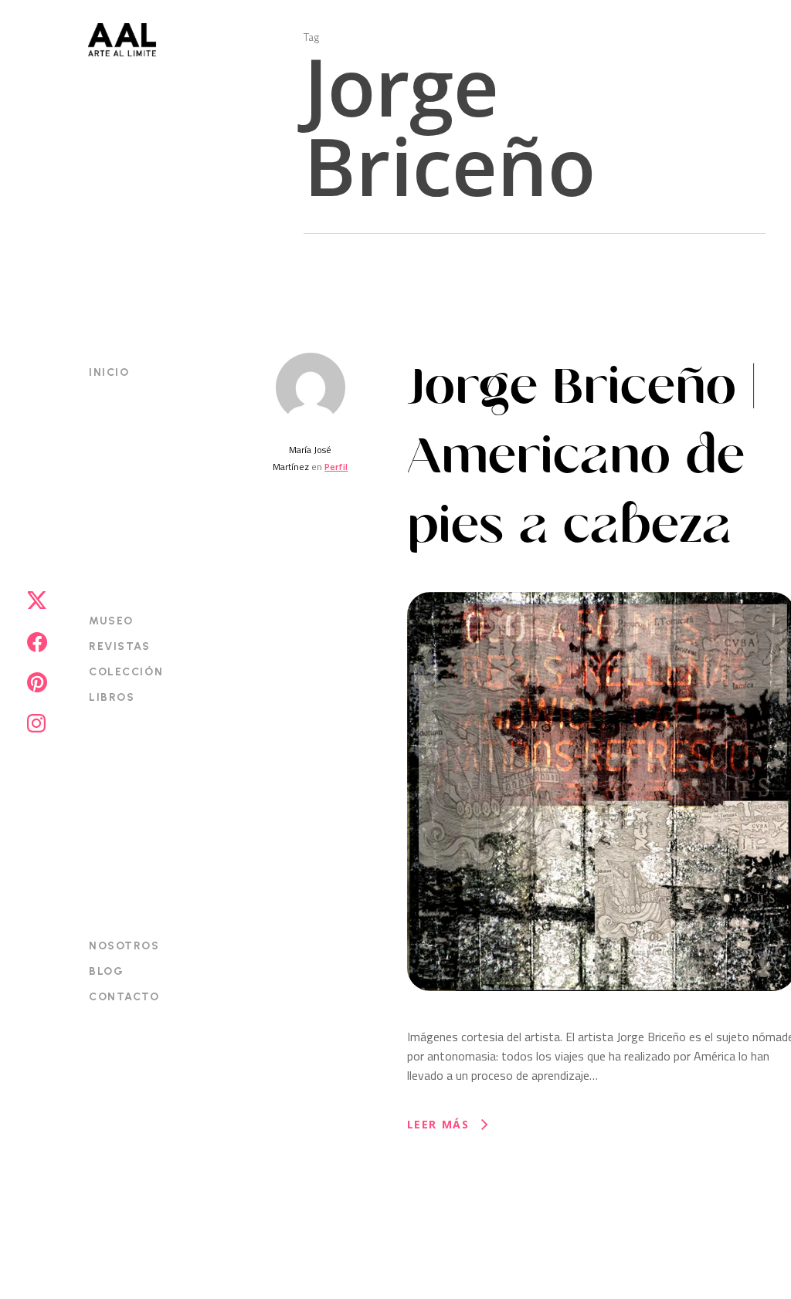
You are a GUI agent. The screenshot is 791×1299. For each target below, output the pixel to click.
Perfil (336, 466)
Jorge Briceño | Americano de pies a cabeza (581, 456)
